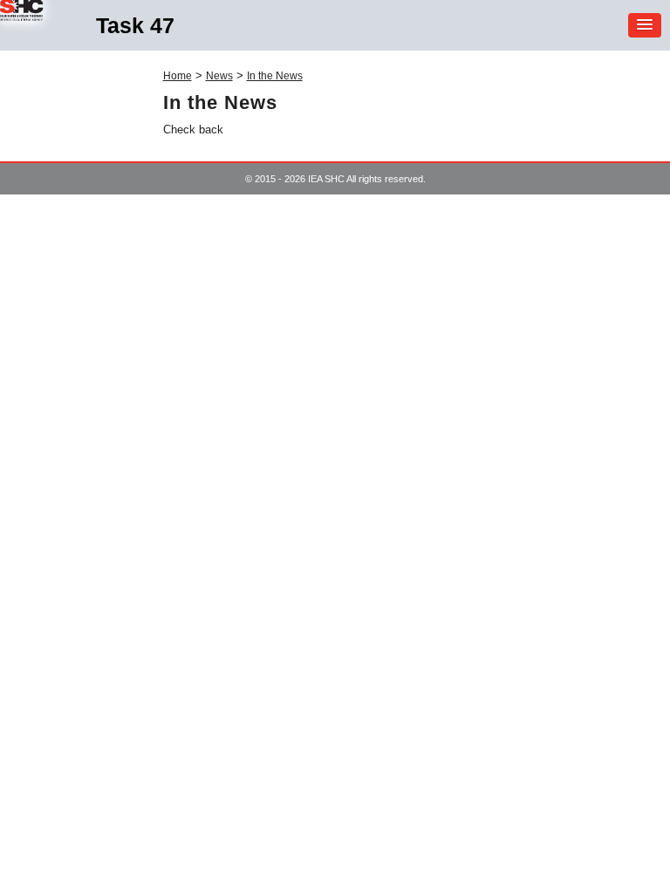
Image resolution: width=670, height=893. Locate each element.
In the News (275, 76)
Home (177, 76)
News (219, 76)
